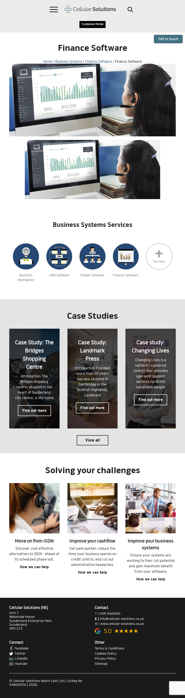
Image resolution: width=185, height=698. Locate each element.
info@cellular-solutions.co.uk (122, 619)
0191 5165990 (109, 614)
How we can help (34, 567)
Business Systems (68, 61)
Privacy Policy (105, 658)
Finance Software (98, 61)
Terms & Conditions (109, 648)
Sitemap (101, 664)
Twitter (20, 653)
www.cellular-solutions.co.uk (122, 624)
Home (48, 61)
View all (92, 440)
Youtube (21, 664)
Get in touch (168, 39)
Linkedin (21, 658)
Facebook (22, 648)
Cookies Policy (105, 653)
